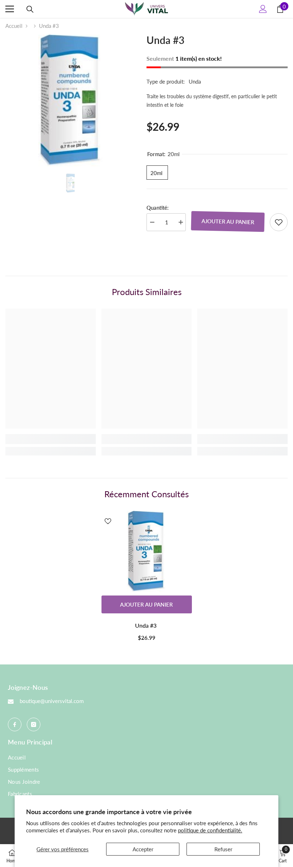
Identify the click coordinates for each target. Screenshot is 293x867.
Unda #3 (146, 625)
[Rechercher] (30, 9)
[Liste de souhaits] (279, 222)
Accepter (143, 849)
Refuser (223, 849)
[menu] (9, 9)
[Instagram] (33, 724)
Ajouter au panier (227, 221)
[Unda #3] (146, 551)
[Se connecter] (263, 9)
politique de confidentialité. (210, 830)
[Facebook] (14, 724)
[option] (70, 100)
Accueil (14, 26)
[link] (50, 439)
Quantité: (157, 207)
